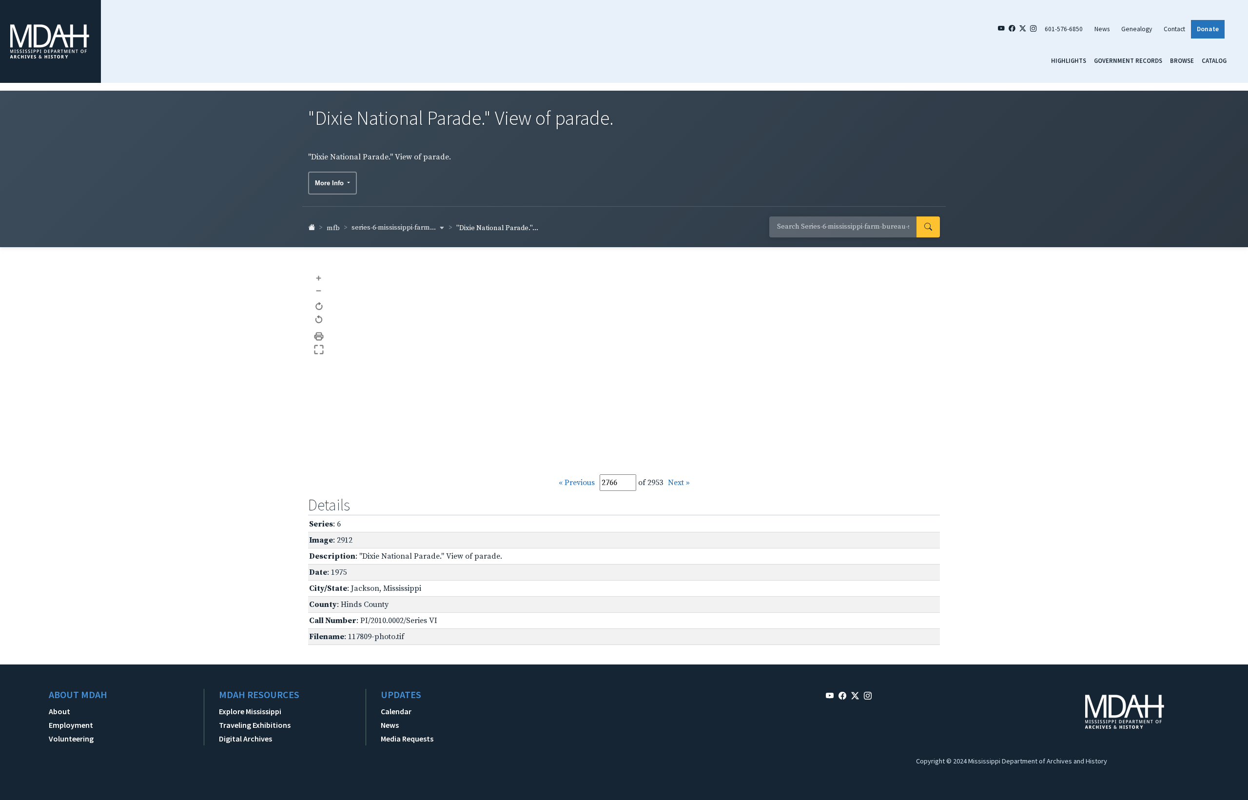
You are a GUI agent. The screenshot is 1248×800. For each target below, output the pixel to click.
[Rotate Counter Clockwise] (319, 320)
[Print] (319, 337)
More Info (330, 183)
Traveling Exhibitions (255, 725)
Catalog (1214, 60)
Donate (1208, 29)
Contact (1174, 29)
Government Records (1128, 60)
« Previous (577, 483)
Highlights (1068, 60)
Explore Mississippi (250, 711)
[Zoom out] (319, 290)
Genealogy (1136, 29)
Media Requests (407, 738)
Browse (1182, 60)
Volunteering (71, 738)
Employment (71, 725)
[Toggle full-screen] (319, 350)
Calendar (396, 711)
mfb (333, 228)
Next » (679, 483)
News (1102, 29)
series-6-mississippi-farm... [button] (394, 227)
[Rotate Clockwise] (319, 307)
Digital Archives (245, 738)
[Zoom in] (319, 278)
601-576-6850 (1064, 29)
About (59, 711)
